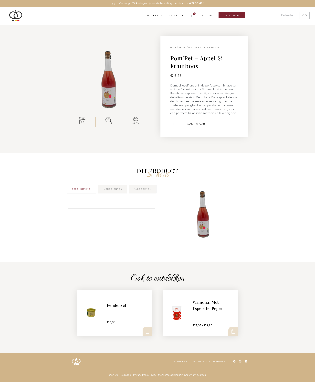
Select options (233, 331)
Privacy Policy (141, 374)
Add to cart (197, 123)
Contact (176, 15)
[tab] (81, 189)
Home (173, 47)
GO (304, 15)
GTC (153, 374)
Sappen (182, 47)
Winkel (153, 15)
